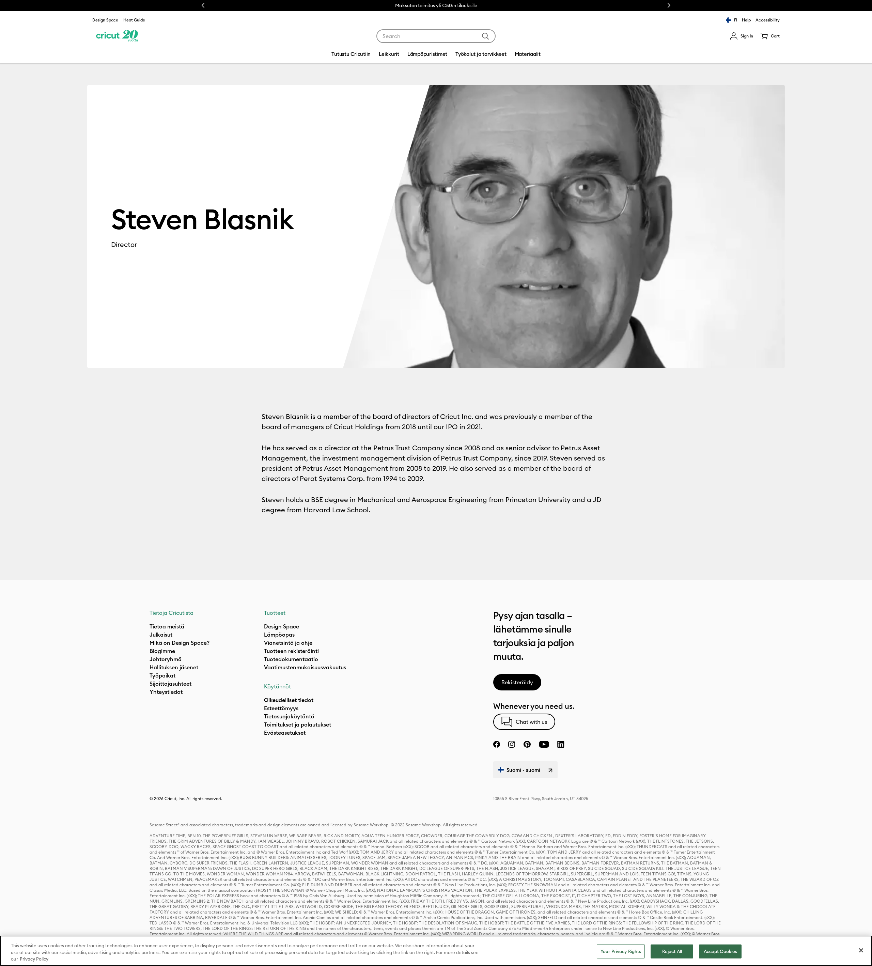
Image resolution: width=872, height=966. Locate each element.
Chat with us (531, 721)
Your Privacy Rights (621, 951)
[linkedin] (560, 744)
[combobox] (436, 36)
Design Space (105, 19)
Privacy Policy (34, 959)
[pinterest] (527, 744)
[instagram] (511, 744)
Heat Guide (134, 19)
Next (669, 5)
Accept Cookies (720, 951)
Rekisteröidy (517, 682)
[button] (741, 36)
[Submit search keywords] (485, 36)
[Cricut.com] (117, 36)
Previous (203, 5)
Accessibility (768, 19)
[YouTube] (544, 744)
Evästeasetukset (285, 732)
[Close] (861, 950)
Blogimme (162, 651)
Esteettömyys (281, 708)
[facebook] (496, 744)
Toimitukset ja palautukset (297, 724)
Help (746, 19)
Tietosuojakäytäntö (289, 716)
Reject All (672, 951)
